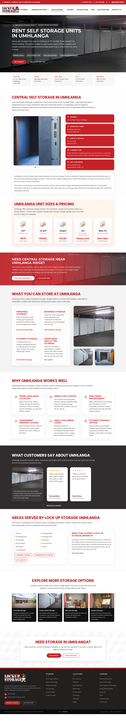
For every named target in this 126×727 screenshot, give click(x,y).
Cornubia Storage (23, 555)
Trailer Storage (50, 695)
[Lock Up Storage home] (15, 677)
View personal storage (24, 330)
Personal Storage (51, 682)
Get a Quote (19, 62)
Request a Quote (12, 703)
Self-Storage (22, 10)
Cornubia (76, 699)
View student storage (24, 360)
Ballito (75, 702)
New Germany (77, 685)
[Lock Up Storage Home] (10, 9)
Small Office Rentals (106, 689)
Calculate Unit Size (37, 62)
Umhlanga (76, 695)
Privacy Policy (104, 711)
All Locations (77, 679)
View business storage (52, 330)
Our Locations (57, 10)
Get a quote (48, 360)
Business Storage (105, 682)
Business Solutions (39, 10)
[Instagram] (106, 2)
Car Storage (50, 689)
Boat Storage (50, 692)
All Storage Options (52, 679)
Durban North (77, 692)
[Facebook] (109, 2)
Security (70, 10)
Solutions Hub (103, 10)
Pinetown (76, 682)
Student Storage (51, 685)
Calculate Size (82, 10)
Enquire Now (118, 2)
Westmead (76, 689)
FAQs (93, 10)
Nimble (65, 712)
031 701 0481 (100, 2)
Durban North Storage (44, 555)
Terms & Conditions (116, 711)
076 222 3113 (87, 2)
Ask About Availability (23, 278)
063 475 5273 (72, 143)
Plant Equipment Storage (108, 685)
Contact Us (116, 10)
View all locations (77, 553)
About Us (103, 692)
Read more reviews (54, 505)
